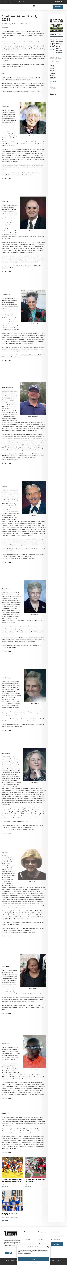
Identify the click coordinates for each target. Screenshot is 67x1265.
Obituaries (27, 1239)
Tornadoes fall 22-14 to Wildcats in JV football (35, 1180)
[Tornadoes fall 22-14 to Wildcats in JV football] (35, 1167)
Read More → (53, 50)
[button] (48, 1247)
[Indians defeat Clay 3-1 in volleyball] (12, 1200)
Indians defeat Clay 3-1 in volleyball (9, 1214)
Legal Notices (41, 1243)
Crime (25, 1243)
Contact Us (51, 1260)
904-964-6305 (55, 1239)
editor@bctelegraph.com (58, 1236)
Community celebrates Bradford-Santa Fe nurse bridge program (60, 45)
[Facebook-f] (8, 1253)
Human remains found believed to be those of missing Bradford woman (53, 72)
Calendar (40, 1239)
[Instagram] (11, 1253)
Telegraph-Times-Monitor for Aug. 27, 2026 (53, 43)
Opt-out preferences (33, 1263)
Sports (26, 1236)
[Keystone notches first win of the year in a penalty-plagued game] (12, 1167)
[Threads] (6, 1253)
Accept (33, 1259)
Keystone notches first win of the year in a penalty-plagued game (12, 1180)
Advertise (40, 1236)
